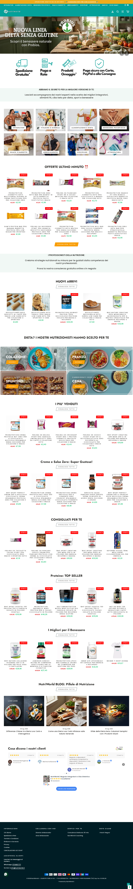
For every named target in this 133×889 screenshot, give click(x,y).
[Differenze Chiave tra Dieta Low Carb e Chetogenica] (24, 711)
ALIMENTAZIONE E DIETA (23, 5)
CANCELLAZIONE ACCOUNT (13, 850)
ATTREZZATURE (95, 5)
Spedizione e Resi (10, 836)
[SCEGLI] (33, 359)
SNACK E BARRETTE (58, 5)
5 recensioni (76, 770)
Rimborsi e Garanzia (11, 842)
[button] (9, 764)
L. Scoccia (106, 761)
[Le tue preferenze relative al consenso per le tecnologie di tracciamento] (129, 887)
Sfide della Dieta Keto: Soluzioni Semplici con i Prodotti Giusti (109, 732)
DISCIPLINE (84, 5)
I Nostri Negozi (104, 833)
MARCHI (105, 5)
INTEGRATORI (8, 5)
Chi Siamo (7, 833)
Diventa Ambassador (43, 833)
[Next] (126, 53)
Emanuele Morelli (78, 769)
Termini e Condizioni (11, 839)
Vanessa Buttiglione (20, 761)
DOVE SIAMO (114, 5)
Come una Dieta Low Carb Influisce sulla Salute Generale (66, 732)
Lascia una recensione (66, 789)
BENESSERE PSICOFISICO (42, 5)
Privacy (6, 844)
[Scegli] (33, 383)
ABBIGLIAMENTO (72, 5)
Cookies (7, 847)
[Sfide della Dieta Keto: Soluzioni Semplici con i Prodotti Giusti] (109, 711)
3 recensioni (106, 763)
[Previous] (121, 53)
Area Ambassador (42, 836)
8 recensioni (17, 763)
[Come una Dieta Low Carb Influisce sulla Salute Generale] (66, 711)
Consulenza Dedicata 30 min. (78, 833)
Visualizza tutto (66, 244)
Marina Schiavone (49, 762)
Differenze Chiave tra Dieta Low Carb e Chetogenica (24, 732)
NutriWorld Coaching (75, 836)
